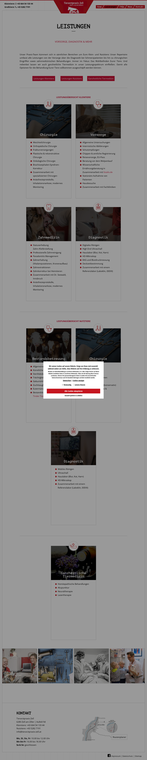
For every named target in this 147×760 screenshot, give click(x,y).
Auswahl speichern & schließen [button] (73, 396)
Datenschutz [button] (67, 380)
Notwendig (67, 385)
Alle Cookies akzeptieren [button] (74, 391)
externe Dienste (79, 385)
